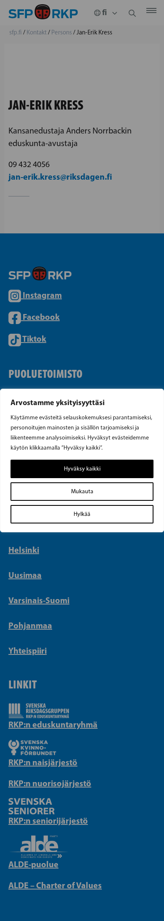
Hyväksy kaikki (82, 468)
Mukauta (82, 491)
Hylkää (82, 514)
